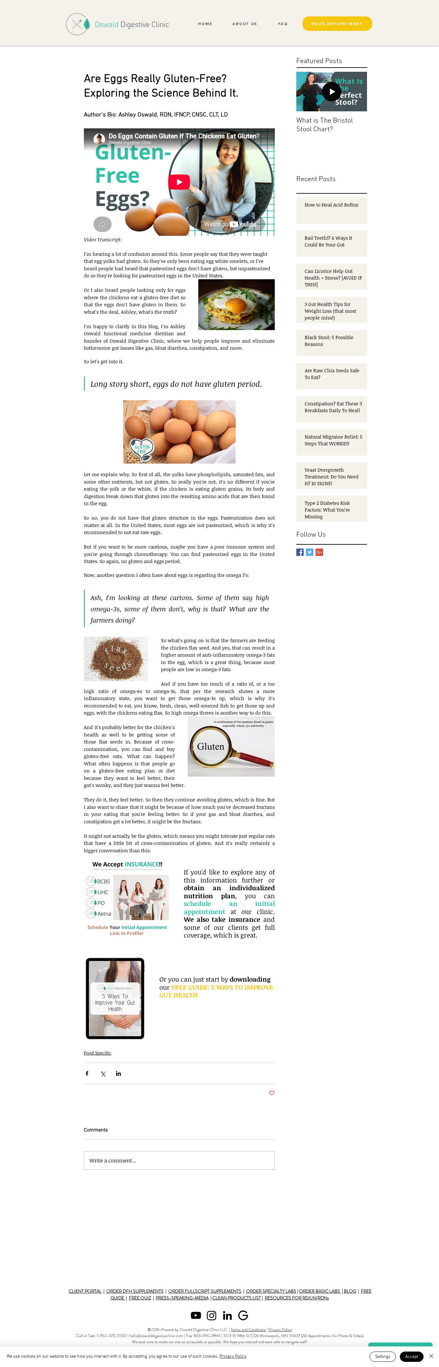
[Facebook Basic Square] (300, 552)
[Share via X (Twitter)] (103, 1073)
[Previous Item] (306, 92)
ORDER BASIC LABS (320, 1291)
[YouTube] (196, 1315)
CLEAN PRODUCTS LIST (236, 1298)
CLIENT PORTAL (85, 1291)
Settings (382, 1357)
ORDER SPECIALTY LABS (271, 1291)
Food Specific (98, 1053)
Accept (411, 1357)
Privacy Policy (280, 1329)
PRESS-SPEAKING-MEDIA (182, 1298)
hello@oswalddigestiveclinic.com (156, 1336)
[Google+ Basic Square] (319, 552)
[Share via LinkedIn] (118, 1073)
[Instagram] (211, 1315)
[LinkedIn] (227, 1315)
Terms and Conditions (248, 1329)
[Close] (431, 1357)
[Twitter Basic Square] (309, 552)
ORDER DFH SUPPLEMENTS (135, 1291)
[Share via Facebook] (87, 1073)
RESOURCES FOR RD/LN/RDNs (297, 1298)
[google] (243, 1315)
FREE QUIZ (140, 1298)
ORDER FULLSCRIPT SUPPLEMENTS (204, 1291)
